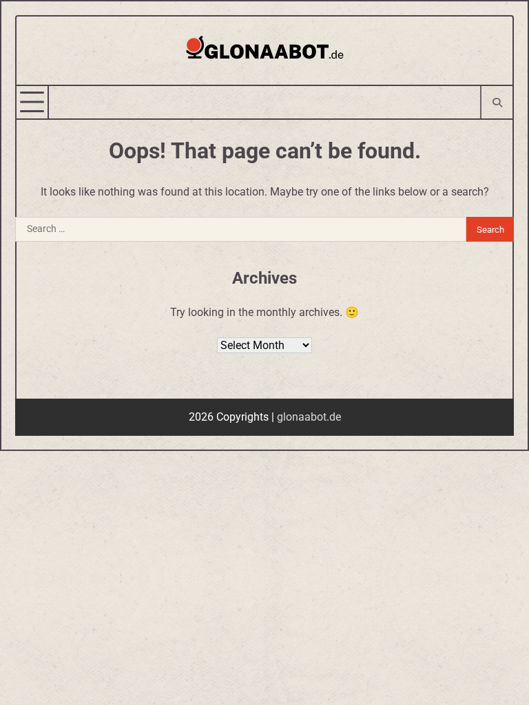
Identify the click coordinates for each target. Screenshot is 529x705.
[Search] (496, 102)
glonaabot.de (309, 416)
